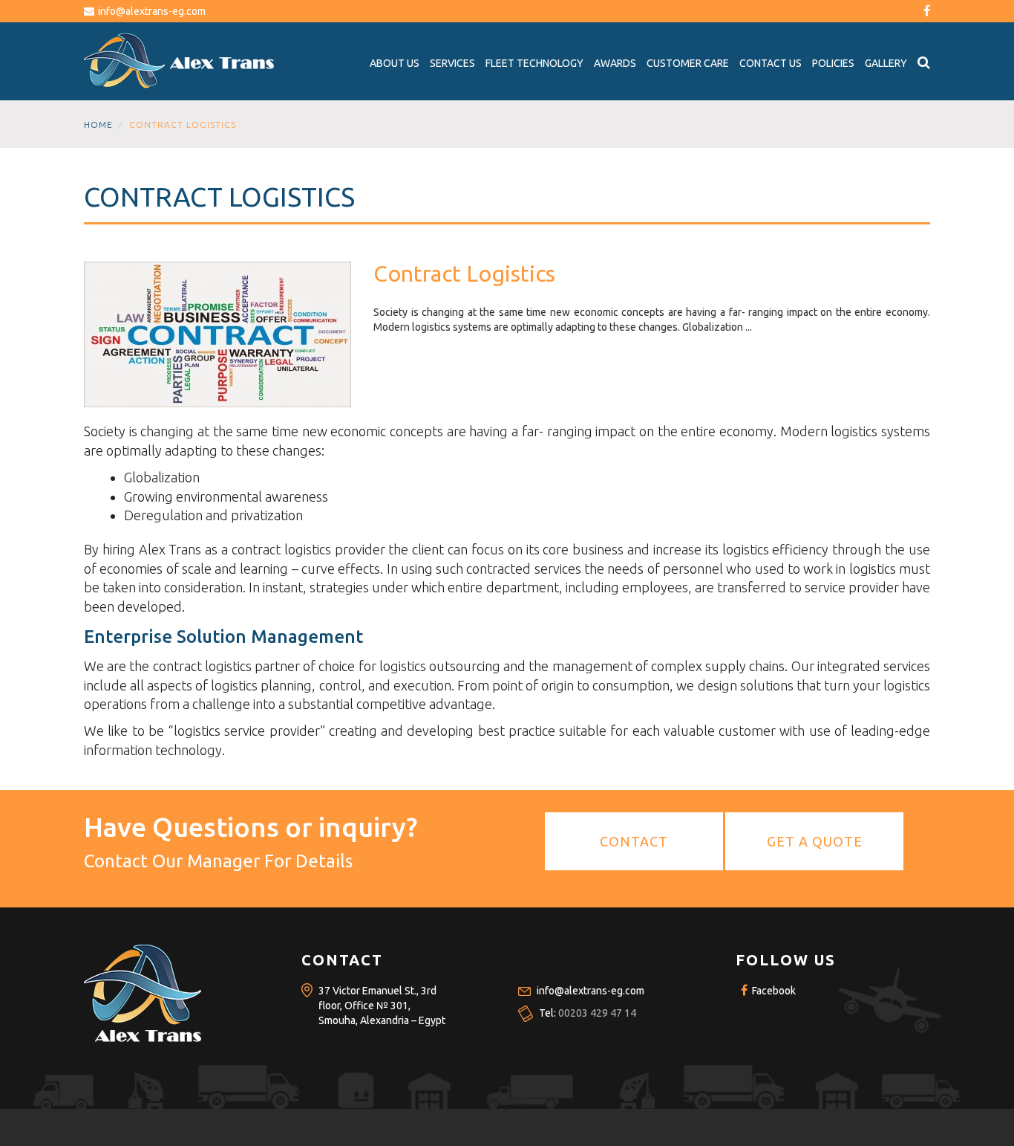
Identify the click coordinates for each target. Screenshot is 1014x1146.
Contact (634, 841)
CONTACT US (770, 63)
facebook (773, 991)
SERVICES (452, 63)
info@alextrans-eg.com (152, 11)
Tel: (587, 1013)
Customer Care (688, 63)
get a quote (815, 841)
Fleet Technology (534, 63)
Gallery (886, 63)
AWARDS (615, 63)
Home (98, 124)
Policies (833, 63)
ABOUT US (394, 63)
